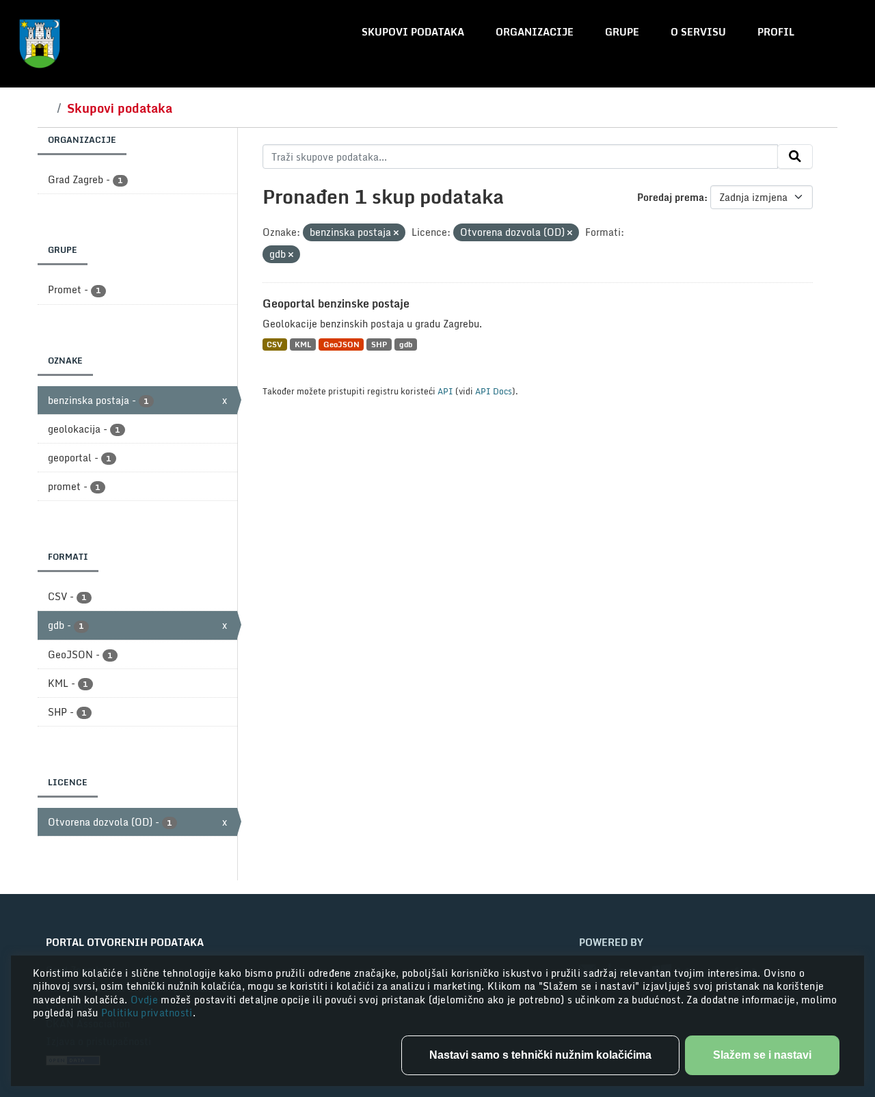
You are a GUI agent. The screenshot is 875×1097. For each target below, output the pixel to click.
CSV (274, 344)
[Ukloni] (396, 233)
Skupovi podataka (413, 32)
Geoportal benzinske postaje (335, 303)
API (445, 391)
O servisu (698, 32)
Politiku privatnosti (147, 1012)
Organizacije (535, 32)
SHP (379, 344)
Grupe (622, 32)
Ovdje (146, 999)
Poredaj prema (670, 197)
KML (303, 344)
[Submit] (795, 156)
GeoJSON (341, 344)
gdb (405, 344)
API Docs (493, 391)
